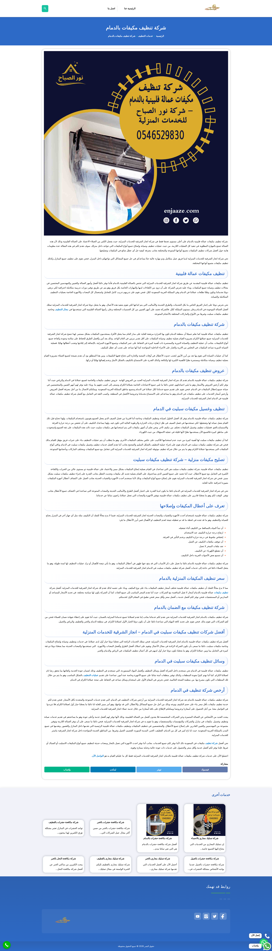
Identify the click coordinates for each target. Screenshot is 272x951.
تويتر (158, 770)
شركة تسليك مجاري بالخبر (157, 858)
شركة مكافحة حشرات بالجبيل (205, 858)
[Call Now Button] (7, 945)
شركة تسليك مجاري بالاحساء (204, 838)
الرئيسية (160, 36)
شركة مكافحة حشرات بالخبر (110, 822)
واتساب (65, 770)
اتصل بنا (111, 8)
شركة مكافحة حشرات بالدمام (158, 838)
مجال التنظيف (61, 309)
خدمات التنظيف (145, 36)
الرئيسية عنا (129, 8)
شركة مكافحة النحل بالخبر (63, 858)
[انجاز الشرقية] (212, 8)
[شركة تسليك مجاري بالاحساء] (209, 819)
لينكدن (111, 770)
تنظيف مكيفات (221, 592)
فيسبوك (203, 770)
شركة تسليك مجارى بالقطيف (110, 858)
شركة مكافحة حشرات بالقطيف (63, 822)
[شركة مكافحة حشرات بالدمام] (162, 819)
